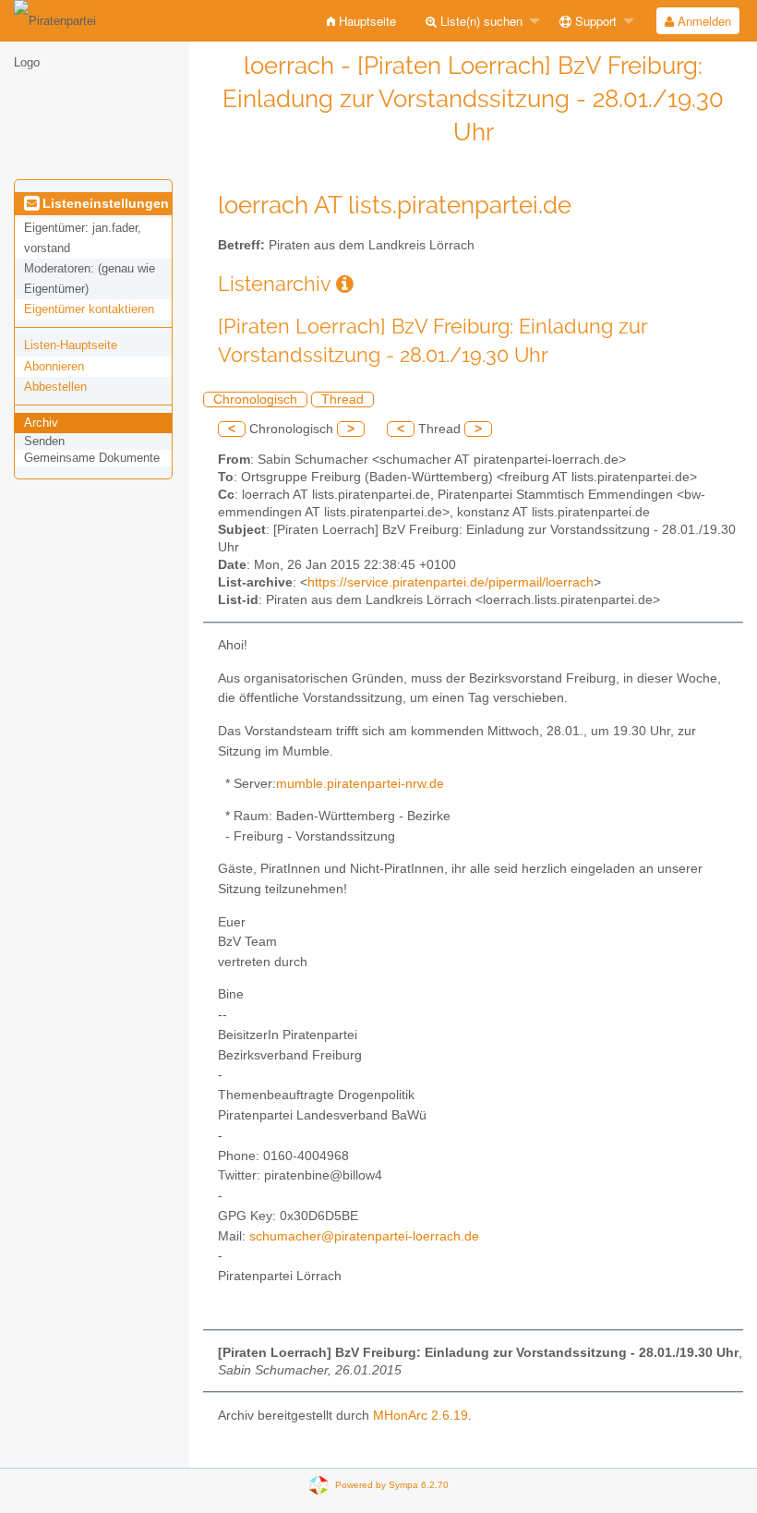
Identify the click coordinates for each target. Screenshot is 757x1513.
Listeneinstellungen (104, 203)
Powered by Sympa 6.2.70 (392, 1485)
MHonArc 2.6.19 (420, 1415)
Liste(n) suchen (480, 21)
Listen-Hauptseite (70, 345)
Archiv (41, 423)
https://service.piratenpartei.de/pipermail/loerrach (450, 582)
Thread (342, 399)
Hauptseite (365, 21)
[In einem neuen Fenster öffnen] (345, 284)
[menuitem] (361, 21)
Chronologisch (255, 399)
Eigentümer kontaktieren (89, 309)
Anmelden (702, 21)
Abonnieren (54, 366)
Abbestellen (55, 386)
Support (594, 21)
